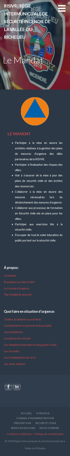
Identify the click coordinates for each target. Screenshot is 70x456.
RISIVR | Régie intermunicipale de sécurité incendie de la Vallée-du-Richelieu (27, 21)
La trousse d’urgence (16, 288)
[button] (64, 10)
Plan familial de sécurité (18, 294)
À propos (42, 413)
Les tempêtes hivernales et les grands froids (30, 344)
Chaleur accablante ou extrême (22, 319)
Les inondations (13, 332)
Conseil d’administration (35, 418)
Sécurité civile (45, 423)
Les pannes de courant (17, 338)
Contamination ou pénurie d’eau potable (28, 325)
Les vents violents (14, 364)
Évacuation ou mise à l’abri (19, 282)
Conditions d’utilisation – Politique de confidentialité (35, 434)
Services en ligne (23, 427)
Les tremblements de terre (20, 357)
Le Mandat (10, 275)
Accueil (26, 413)
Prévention (22, 423)
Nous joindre (49, 427)
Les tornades (12, 351)
